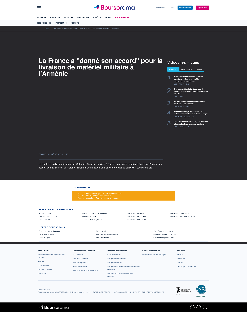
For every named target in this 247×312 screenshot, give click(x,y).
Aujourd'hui (173, 69)
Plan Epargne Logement (163, 231)
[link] (41, 261)
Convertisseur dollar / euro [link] (135, 216)
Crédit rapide (101, 231)
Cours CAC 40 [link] (44, 219)
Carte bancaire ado (46, 234)
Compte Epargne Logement (164, 234)
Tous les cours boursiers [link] (49, 216)
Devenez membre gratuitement (107, 198)
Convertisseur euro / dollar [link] (135, 219)
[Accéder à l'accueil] (40, 28)
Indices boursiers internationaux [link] (95, 213)
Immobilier (83, 17)
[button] (39, 8)
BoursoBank (122, 17)
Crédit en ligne (44, 237)
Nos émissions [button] (44, 22)
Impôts (97, 17)
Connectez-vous (105, 195)
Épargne (55, 17)
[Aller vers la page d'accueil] (122, 7)
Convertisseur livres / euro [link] (178, 213)
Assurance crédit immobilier (107, 234)
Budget (68, 17)
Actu (108, 17)
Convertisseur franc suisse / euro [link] (181, 216)
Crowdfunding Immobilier (163, 237)
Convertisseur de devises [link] (135, 213)
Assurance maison (103, 237)
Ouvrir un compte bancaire (49, 231)
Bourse (41, 17)
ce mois (199, 69)
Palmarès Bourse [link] (89, 216)
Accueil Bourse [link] (45, 213)
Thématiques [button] (61, 22)
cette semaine (186, 69)
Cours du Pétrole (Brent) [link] (92, 219)
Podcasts (74, 22)
